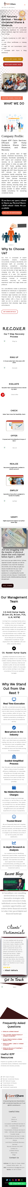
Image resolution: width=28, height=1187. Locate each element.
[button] (2, 884)
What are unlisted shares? (11, 1031)
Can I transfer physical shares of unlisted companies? (12, 1035)
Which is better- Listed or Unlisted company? (13, 1044)
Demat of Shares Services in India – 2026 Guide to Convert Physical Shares (14, 1138)
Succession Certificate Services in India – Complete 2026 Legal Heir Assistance (15, 1126)
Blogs (14, 1154)
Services (14, 1121)
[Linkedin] (10, 1180)
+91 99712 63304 (16, 1169)
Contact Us (14, 1148)
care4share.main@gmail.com (15, 1167)
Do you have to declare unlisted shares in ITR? (12, 1039)
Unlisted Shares (14, 1150)
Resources (14, 1152)
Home (14, 1117)
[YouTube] (19, 1180)
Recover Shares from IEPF (15, 1146)
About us (14, 1119)
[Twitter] (7, 1180)
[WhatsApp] (22, 1180)
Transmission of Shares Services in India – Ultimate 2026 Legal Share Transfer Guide (14, 1132)
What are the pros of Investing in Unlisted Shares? (12, 1048)
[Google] (13, 1180)
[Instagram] (16, 1180)
